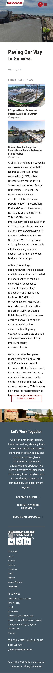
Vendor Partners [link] (15, 582)
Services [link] (11, 560)
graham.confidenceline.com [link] (20, 649)
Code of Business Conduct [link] (19, 598)
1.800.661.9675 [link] (15, 645)
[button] (45, 7)
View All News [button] (26, 398)
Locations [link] (12, 569)
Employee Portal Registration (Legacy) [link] (25, 620)
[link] (24, 6)
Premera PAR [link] (14, 628)
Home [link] (10, 556)
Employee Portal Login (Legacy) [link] (22, 624)
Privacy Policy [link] (14, 603)
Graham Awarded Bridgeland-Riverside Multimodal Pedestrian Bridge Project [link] (25, 150)
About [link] (10, 573)
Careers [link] (11, 578)
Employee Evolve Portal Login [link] (21, 616)
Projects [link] (11, 565)
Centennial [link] (12, 586)
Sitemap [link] (11, 633)
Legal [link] (10, 607)
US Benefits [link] (13, 611)
